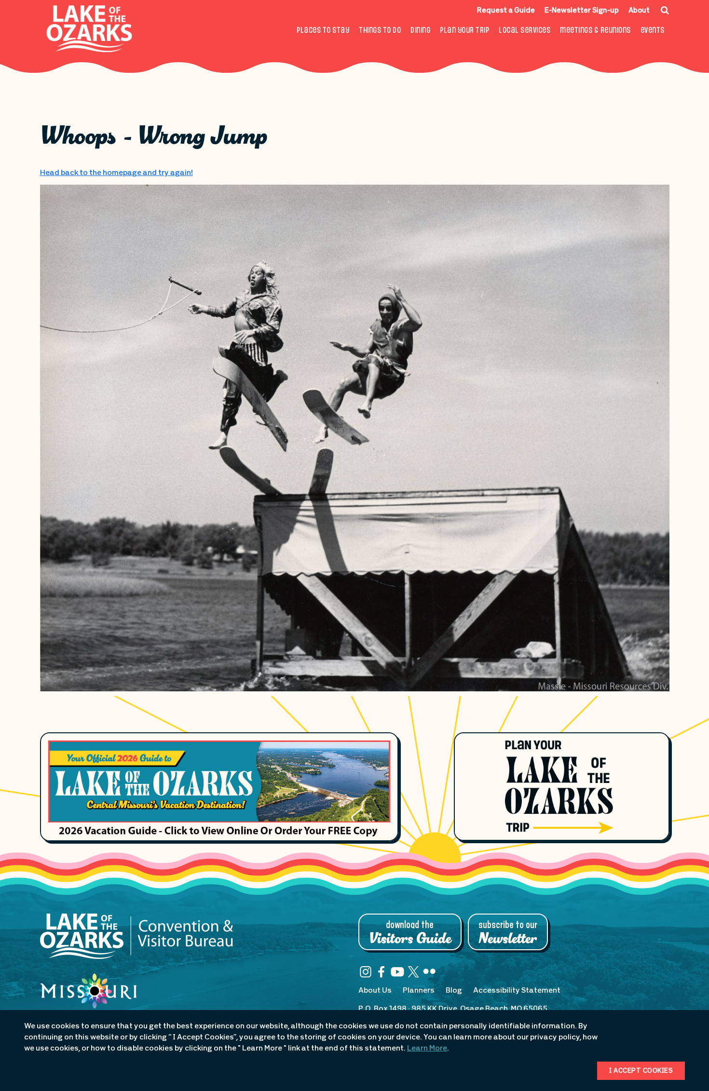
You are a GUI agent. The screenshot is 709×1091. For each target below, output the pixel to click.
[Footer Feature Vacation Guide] (219, 787)
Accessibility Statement (516, 991)
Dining (420, 31)
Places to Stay (323, 31)
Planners (419, 991)
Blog (454, 991)
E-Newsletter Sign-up (582, 10)
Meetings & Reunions (595, 31)
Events (653, 31)
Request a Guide (506, 10)
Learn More (427, 1048)
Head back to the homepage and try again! (116, 173)
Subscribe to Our (507, 932)
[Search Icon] (664, 10)
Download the (410, 932)
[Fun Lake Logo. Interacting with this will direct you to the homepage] (89, 28)
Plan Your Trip (464, 31)
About (639, 10)
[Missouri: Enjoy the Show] (88, 1000)
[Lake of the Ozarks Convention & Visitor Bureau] (136, 941)
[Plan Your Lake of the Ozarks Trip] (561, 786)
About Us (375, 991)
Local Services (524, 31)
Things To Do (380, 31)
